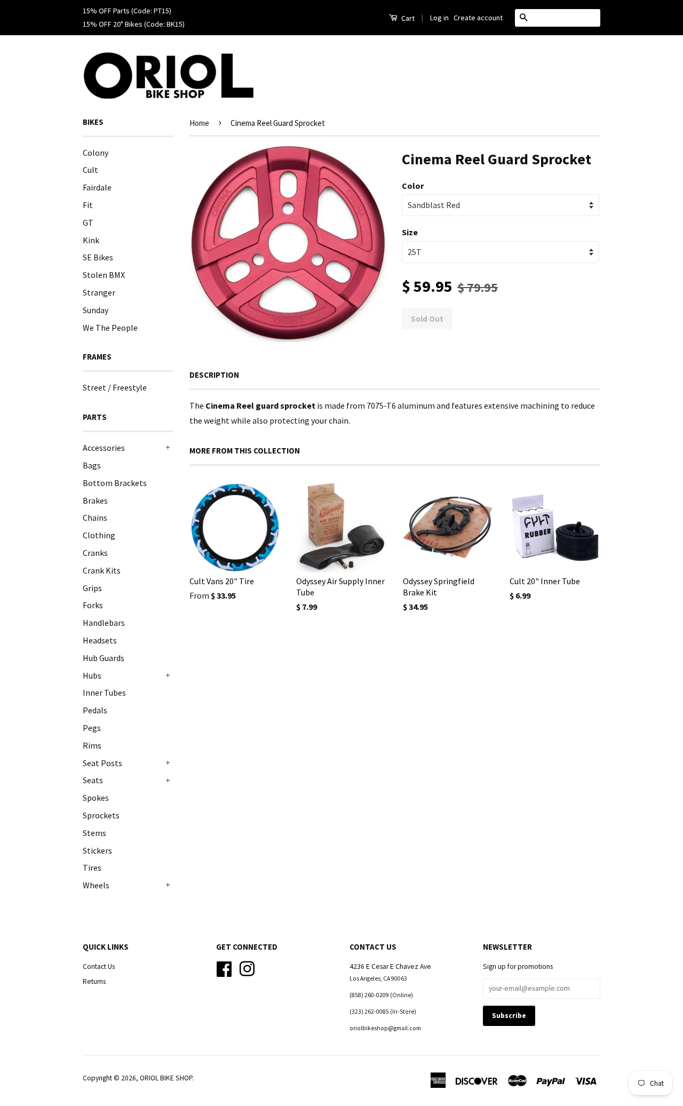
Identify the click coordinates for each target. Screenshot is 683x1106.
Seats (93, 780)
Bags (92, 465)
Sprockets (101, 815)
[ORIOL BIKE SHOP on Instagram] (247, 967)
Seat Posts (102, 763)
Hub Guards (103, 658)
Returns (94, 981)
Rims (92, 745)
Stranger (99, 292)
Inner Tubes (104, 692)
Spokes (96, 797)
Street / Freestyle (115, 387)
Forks (93, 605)
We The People (110, 327)
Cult (90, 169)
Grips (92, 588)
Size (410, 232)
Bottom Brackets (115, 483)
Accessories (104, 447)
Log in (439, 17)
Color (413, 185)
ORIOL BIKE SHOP (166, 1078)
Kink (91, 240)
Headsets (100, 640)
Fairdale (97, 187)
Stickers (97, 850)
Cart (407, 18)
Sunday (95, 310)
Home (199, 123)
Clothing (99, 535)
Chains (95, 517)
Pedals (95, 710)
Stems (94, 832)
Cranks (95, 552)
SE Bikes (98, 257)
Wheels (96, 885)
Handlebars (104, 622)
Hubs (92, 675)
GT (88, 222)
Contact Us (99, 966)
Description (214, 375)
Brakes (95, 500)
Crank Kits (102, 570)
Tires (92, 867)
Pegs (92, 727)
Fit (88, 205)
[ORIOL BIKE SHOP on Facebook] (224, 967)
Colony (95, 152)
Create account (478, 17)
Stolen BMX (104, 274)
